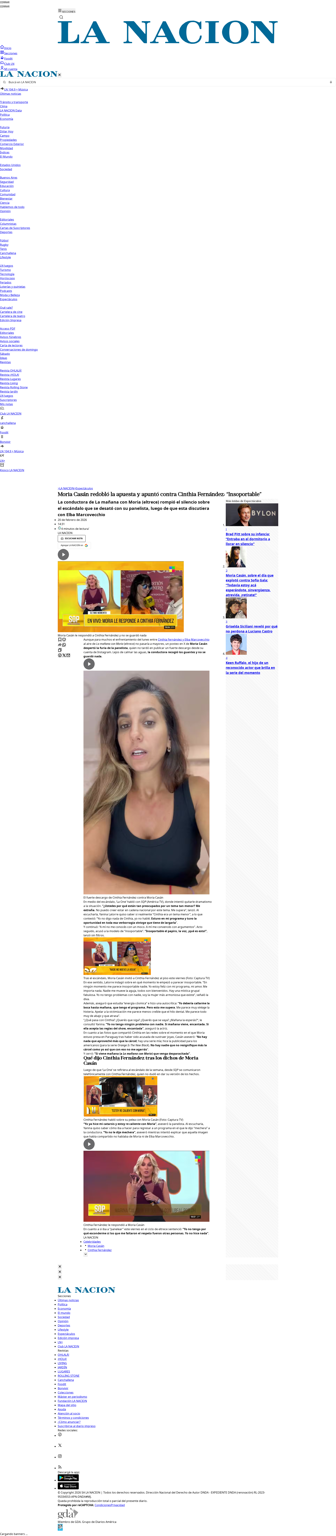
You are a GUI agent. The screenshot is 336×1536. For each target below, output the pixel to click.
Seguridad (7, 182)
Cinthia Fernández (100, 1250)
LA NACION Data (11, 110)
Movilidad (6, 148)
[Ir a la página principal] (168, 43)
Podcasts (6, 291)
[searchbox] (167, 82)
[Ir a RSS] (60, 1468)
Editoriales (7, 219)
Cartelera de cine (11, 312)
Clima (3, 106)
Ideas (3, 358)
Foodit (8, 58)
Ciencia (4, 203)
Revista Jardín (9, 391)
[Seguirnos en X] (60, 1446)
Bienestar (6, 198)
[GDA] (68, 1518)
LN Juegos (6, 266)
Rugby (4, 245)
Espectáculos (83, 488)
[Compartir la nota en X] (64, 655)
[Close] (60, 1266)
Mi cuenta (10, 69)
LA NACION (66, 488)
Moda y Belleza (10, 295)
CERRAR (4, 2)
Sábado (5, 354)
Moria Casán (96, 1246)
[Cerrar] (59, 75)
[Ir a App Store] (68, 1488)
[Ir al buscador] (61, 17)
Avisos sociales (10, 341)
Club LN (9, 64)
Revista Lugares (10, 379)
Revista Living (9, 383)
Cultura (5, 190)
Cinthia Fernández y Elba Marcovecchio (183, 639)
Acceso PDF (7, 329)
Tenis (3, 249)
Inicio (7, 48)
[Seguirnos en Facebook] (60, 1435)
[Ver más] (85, 1254)
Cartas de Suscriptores (15, 228)
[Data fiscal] (60, 1530)
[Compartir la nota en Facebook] (60, 655)
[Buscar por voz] (330, 82)
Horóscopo (7, 278)
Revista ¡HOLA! (9, 375)
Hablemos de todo (12, 207)
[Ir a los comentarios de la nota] (64, 639)
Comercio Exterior (12, 144)
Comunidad (7, 194)
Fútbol (4, 240)
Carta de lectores (11, 345)
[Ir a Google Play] (68, 1480)
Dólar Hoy (6, 131)
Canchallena (8, 253)
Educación (7, 186)
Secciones (10, 53)
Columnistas (8, 224)
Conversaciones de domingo (19, 349)
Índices (4, 152)
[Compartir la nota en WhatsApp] (64, 645)
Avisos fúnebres (10, 337)
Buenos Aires (8, 178)
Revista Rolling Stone (14, 387)
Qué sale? (6, 308)
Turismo (5, 270)
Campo (4, 136)
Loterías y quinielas (12, 287)
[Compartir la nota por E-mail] (68, 655)
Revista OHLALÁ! (11, 370)
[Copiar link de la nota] (60, 650)
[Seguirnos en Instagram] (60, 1457)
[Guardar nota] (60, 639)
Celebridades (92, 1242)
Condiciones (103, 1505)
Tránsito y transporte (14, 102)
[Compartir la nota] (60, 645)
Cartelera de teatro (12, 316)
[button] (168, 271)
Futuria (4, 127)
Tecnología (7, 274)
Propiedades (8, 140)
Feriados (5, 282)
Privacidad (118, 1505)
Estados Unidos (10, 165)
